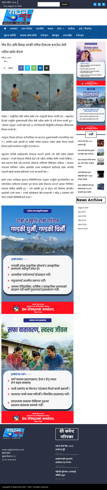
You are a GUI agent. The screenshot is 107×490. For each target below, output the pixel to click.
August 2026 (83, 207)
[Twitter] (103, 4)
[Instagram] (99, 4)
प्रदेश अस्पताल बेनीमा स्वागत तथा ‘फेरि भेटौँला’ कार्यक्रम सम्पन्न (87, 163)
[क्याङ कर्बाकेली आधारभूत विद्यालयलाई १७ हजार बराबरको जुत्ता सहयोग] (100, 186)
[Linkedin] (40, 68)
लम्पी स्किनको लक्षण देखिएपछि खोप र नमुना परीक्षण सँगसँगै (85, 176)
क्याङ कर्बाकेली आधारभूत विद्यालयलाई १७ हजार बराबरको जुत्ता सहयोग (86, 188)
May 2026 (82, 220)
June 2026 (82, 216)
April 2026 (82, 224)
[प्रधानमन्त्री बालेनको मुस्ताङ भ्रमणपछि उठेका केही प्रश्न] (100, 152)
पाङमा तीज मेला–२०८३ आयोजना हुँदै (64, 447)
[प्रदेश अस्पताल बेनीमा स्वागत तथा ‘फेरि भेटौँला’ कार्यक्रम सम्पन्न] (100, 161)
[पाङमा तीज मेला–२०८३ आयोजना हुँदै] (100, 143)
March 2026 (83, 228)
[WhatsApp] (34, 68)
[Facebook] (94, 4)
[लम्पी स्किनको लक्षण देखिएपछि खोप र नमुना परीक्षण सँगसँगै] (100, 174)
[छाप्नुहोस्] (46, 68)
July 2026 (82, 211)
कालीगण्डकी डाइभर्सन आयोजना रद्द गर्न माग (63, 460)
